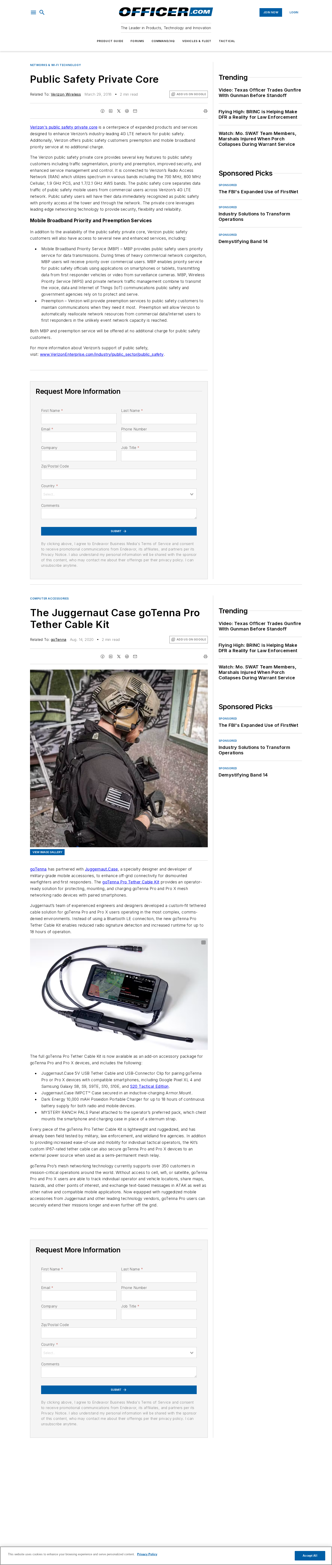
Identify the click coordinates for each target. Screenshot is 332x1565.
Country (49, 486)
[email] (135, 111)
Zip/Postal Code (55, 466)
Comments (50, 505)
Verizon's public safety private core (63, 127)
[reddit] (127, 111)
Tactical (227, 41)
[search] (42, 12)
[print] (205, 111)
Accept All (310, 1555)
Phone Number (134, 429)
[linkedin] (110, 111)
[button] (33, 12)
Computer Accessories (49, 598)
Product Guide (110, 41)
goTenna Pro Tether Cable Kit (130, 882)
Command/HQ (163, 41)
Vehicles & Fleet (197, 41)
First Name (52, 410)
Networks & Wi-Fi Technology (55, 65)
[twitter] (119, 111)
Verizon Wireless (66, 94)
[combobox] (119, 494)
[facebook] (102, 111)
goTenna (58, 639)
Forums (137, 41)
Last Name (132, 410)
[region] (166, 1555)
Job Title (130, 447)
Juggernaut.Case (101, 869)
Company (49, 447)
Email (47, 429)
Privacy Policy (147, 1554)
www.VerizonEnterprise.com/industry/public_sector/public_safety (102, 354)
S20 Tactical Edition (149, 1086)
